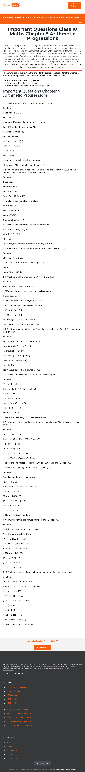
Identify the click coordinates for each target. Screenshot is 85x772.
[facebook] (4, 672)
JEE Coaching (12, 694)
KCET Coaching (12, 702)
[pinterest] (15, 672)
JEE (8, 757)
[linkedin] (22, 672)
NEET (12, 757)
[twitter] (7, 672)
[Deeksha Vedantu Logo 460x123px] (11, 4)
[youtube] (19, 672)
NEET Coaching (12, 698)
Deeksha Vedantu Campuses (17, 686)
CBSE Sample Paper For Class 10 (19, 716)
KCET (17, 757)
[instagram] (11, 672)
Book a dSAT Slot (13, 690)
